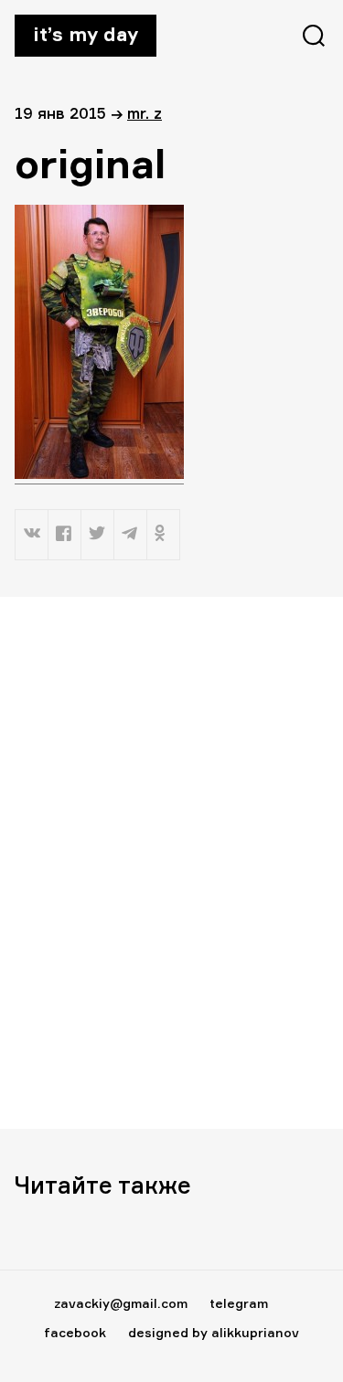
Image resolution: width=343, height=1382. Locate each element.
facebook (75, 1332)
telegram (238, 1303)
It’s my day (85, 34)
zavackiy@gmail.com (121, 1303)
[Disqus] (171, 861)
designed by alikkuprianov (213, 1332)
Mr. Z (144, 112)
